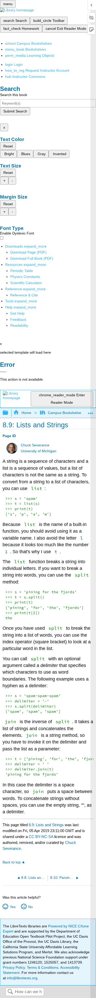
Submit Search (15, 111)
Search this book (13, 95)
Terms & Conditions (42, 967)
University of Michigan (38, 451)
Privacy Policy (14, 967)
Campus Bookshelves (65, 413)
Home (26, 413)
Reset (8, 146)
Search (10, 992)
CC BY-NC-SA (41, 836)
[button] (18, 319)
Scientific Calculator (26, 283)
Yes (12, 907)
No (30, 907)
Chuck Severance (35, 445)
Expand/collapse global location (90, 411)
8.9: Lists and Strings (46, 825)
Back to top (12, 862)
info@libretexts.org (21, 978)
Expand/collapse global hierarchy (8, 413)
